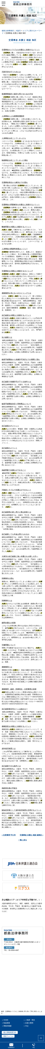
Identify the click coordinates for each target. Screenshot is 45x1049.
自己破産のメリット (9, 448)
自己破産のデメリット (10, 426)
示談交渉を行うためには (11, 72)
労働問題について (9, 645)
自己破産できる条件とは (11, 766)
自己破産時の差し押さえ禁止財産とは (16, 512)
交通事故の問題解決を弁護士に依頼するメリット (21, 205)
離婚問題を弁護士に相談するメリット (16, 227)
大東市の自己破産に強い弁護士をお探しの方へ (20, 556)
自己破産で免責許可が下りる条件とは (16, 382)
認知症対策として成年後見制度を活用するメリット (22, 810)
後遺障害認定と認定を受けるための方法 (17, 94)
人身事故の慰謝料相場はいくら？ (15, 249)
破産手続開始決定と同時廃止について (16, 404)
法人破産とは (7, 337)
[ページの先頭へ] (41, 1038)
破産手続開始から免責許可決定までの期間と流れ (21, 359)
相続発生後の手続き (9, 788)
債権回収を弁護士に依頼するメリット (16, 726)
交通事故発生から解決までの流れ (15, 182)
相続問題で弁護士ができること (14, 470)
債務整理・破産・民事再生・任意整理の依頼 (19, 689)
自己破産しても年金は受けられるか (15, 534)
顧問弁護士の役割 (9, 623)
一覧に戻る (22, 840)
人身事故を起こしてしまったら (14, 138)
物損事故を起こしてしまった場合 (15, 160)
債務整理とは (7, 667)
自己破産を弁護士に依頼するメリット (16, 315)
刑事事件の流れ (8, 578)
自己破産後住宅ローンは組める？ (15, 709)
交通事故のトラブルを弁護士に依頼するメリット (21, 50)
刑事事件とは (7, 601)
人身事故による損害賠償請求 (13, 116)
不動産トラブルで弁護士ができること (16, 490)
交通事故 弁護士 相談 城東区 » (31, 835)
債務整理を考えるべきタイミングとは (16, 293)
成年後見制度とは (9, 749)
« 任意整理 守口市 (9, 835)
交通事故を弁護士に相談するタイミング (17, 271)
